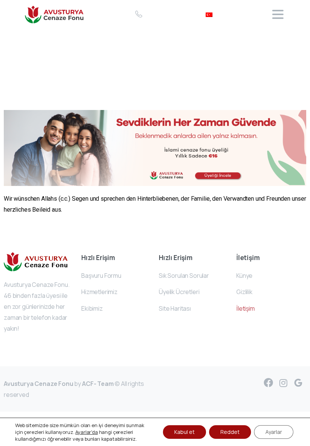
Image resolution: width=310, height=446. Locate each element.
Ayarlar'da (86, 432)
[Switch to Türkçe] (209, 14)
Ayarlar (273, 431)
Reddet (230, 431)
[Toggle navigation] (277, 14)
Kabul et (184, 431)
